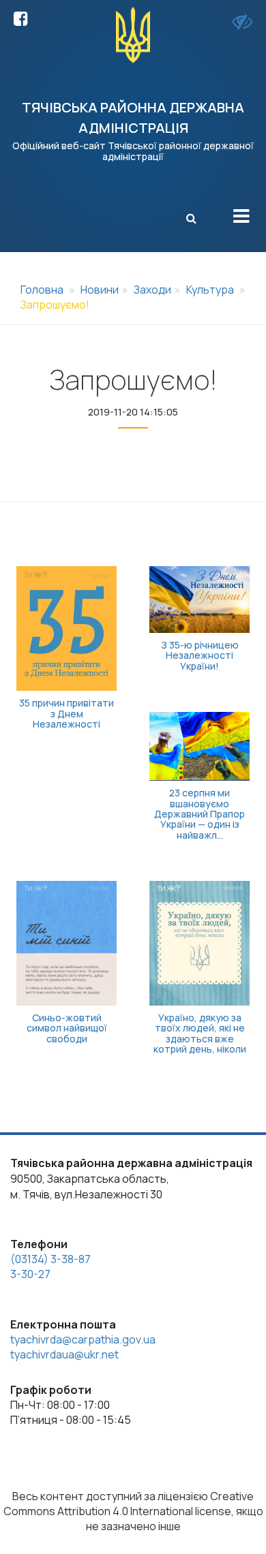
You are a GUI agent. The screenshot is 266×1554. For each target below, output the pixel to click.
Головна (41, 289)
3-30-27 (30, 1273)
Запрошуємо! (54, 304)
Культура (210, 289)
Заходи (152, 289)
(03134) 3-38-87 (50, 1259)
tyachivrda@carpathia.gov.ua (83, 1339)
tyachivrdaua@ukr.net (64, 1354)
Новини (99, 289)
